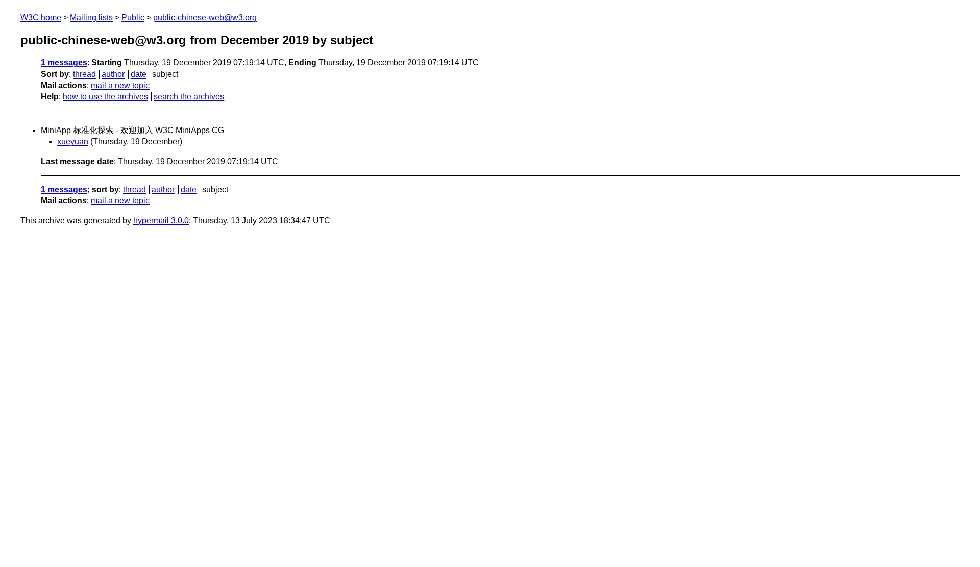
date (138, 74)
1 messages (64, 62)
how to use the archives (105, 96)
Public (132, 17)
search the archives (189, 96)
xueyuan (72, 141)
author (113, 74)
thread (84, 74)
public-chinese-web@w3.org (205, 17)
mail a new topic (120, 85)
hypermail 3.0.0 (161, 220)
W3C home (40, 17)
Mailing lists (91, 17)
